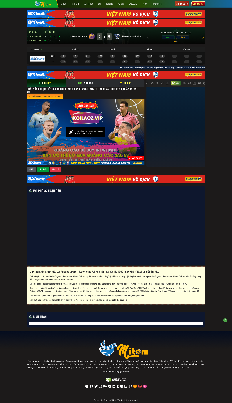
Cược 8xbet (198, 3)
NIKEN (31, 169)
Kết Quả (121, 3)
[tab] (46, 83)
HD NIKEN (43, 169)
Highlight (75, 3)
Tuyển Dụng (157, 3)
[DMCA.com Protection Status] (116, 379)
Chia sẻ (127, 83)
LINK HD (55, 169)
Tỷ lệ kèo (109, 3)
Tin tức (144, 3)
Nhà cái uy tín (182, 3)
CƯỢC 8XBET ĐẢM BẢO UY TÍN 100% (46, 96)
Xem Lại (63, 3)
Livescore (133, 3)
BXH (99, 3)
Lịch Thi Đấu (88, 3)
